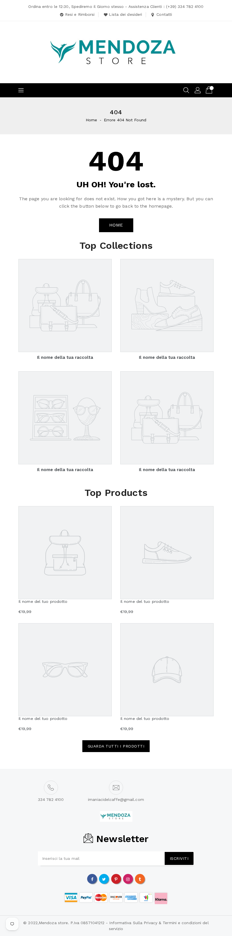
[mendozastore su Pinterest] (116, 878)
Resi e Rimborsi (80, 14)
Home (91, 120)
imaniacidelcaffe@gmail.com (116, 799)
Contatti (164, 14)
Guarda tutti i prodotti (116, 746)
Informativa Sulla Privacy (133, 922)
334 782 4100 (51, 799)
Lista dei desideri (125, 14)
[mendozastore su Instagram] (128, 878)
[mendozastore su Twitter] (104, 878)
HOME (116, 225)
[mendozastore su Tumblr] (140, 878)
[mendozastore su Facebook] (92, 878)
